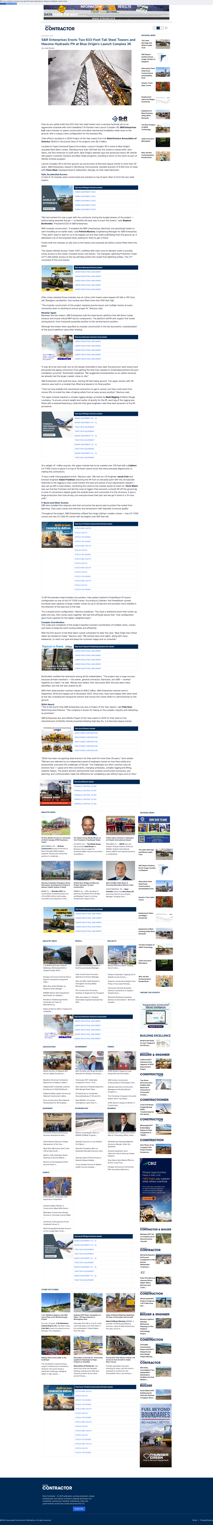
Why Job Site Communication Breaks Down (147, 155)
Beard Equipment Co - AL (86, 418)
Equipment (48, 1108)
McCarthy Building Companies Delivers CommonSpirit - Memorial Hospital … (121, 999)
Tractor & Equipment (84, 427)
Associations (49, 1047)
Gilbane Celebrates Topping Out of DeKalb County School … (121, 975)
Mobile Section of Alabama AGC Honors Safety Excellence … (55, 1072)
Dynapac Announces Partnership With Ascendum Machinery (121, 1168)
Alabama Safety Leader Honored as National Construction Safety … (57, 1094)
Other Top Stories (50, 1290)
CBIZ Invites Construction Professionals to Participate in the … (122, 1081)
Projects (111, 941)
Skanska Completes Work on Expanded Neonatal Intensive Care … (89, 1150)
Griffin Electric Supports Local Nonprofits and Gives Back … (119, 1072)
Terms (194, 1520)
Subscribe (79, 1509)
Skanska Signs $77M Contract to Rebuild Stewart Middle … (88, 1159)
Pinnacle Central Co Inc (85, 786)
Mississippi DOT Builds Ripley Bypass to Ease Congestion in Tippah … (146, 1130)
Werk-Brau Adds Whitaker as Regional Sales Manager (54, 987)
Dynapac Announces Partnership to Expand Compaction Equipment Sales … (57, 979)
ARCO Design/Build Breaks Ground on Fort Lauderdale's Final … (57, 1229)
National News (148, 35)
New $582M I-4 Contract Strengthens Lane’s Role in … (87, 1101)
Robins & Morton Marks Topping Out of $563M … (57, 1010)
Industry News (48, 812)
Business (111, 1108)
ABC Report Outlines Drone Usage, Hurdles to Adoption (147, 868)
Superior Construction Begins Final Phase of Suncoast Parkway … (121, 982)
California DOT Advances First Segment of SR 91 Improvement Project (147, 1064)
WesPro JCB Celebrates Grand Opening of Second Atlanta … (55, 1156)
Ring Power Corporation (86, 733)
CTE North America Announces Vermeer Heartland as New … (55, 1134)
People (78, 941)
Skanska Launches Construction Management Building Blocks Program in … (120, 1089)
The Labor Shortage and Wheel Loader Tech (146, 852)
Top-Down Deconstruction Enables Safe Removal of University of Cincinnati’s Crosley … (146, 1087)
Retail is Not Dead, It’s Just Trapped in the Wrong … (147, 1043)
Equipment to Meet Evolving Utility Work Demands (147, 931)
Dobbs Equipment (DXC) (85, 192)
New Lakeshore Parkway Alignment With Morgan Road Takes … (89, 1088)
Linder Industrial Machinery (88, 272)
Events (46, 1172)
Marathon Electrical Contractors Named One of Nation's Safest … (55, 1081)
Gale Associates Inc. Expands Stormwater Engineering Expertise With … (89, 999)
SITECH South (81, 533)
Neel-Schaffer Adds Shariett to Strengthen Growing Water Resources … (88, 983)
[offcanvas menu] (166, 28)
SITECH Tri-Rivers (83, 537)
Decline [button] (3, 4)
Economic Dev (81, 1108)
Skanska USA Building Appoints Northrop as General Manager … (88, 966)
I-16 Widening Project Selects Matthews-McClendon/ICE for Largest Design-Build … (55, 967)
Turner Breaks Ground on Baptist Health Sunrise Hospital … (88, 1165)
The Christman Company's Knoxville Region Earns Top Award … (122, 1097)
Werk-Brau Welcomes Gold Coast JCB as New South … (56, 1149)
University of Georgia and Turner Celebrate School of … (56, 1223)
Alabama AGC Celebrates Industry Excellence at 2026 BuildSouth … (56, 1088)
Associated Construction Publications (21, 1520)
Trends (110, 1047)
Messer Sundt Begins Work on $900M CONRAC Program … (87, 1134)
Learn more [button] (62, 1)
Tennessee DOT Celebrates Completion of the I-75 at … (86, 1081)
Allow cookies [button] (11, 4)
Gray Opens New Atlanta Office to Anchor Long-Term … (121, 1161)
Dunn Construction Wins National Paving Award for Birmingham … (56, 1101)
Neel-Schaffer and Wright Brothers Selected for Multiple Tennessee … (89, 1072)
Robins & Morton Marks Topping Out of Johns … (120, 966)
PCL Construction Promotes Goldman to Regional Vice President (90, 991)
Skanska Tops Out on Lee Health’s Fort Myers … (89, 1143)
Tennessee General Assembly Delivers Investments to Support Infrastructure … (120, 990)
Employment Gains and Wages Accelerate (148, 99)
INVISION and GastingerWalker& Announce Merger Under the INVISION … (120, 1144)
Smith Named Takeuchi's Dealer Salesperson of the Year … (55, 1143)
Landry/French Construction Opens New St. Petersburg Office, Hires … (121, 1134)
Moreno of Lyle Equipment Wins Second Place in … (55, 1163)
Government (81, 1047)
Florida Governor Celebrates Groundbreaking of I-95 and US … (89, 1094)
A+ (161, 28)
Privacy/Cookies (206, 1520)
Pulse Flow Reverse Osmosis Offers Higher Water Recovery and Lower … (147, 1282)
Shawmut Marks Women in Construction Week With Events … (56, 1207)
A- (155, 28)
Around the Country (150, 992)
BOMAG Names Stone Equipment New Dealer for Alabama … (56, 994)
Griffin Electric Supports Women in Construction (121, 1104)
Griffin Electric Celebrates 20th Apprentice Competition (55, 1198)
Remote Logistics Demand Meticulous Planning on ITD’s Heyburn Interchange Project (147, 1326)
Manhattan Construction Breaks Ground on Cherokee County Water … (57, 1215)
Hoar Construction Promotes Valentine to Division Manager (87, 975)
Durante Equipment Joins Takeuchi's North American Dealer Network (121, 1153)
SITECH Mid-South (83, 528)
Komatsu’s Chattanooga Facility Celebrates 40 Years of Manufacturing (55, 1002)
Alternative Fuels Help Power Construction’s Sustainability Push (148, 73)
